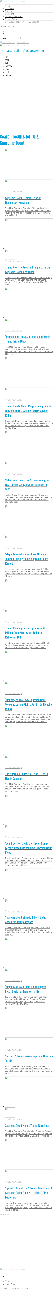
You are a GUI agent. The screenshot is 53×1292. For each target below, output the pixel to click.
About (7, 6)
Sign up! (8, 62)
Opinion (8, 75)
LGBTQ (7, 72)
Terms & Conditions (14, 16)
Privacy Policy (11, 19)
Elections (8, 65)
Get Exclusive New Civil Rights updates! (22, 22)
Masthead (9, 8)
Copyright (9, 14)
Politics (7, 68)
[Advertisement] (26, 105)
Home (7, 56)
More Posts (5, 1214)
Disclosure (9, 11)
